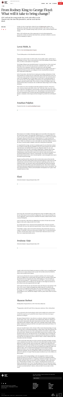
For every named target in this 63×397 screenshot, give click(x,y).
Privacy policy (12, 395)
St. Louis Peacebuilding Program (33, 106)
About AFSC (35, 387)
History (34, 388)
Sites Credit (25, 395)
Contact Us (51, 388)
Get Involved (51, 384)
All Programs (35, 386)
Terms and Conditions (18, 395)
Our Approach (35, 384)
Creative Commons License (5, 395)
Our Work (35, 383)
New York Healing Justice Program (29, 50)
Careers (50, 387)
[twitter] (59, 1)
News (50, 383)
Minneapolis (43, 26)
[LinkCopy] (5, 29)
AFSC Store (51, 386)
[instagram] (61, 1)
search (13, 3)
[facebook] (58, 1)
